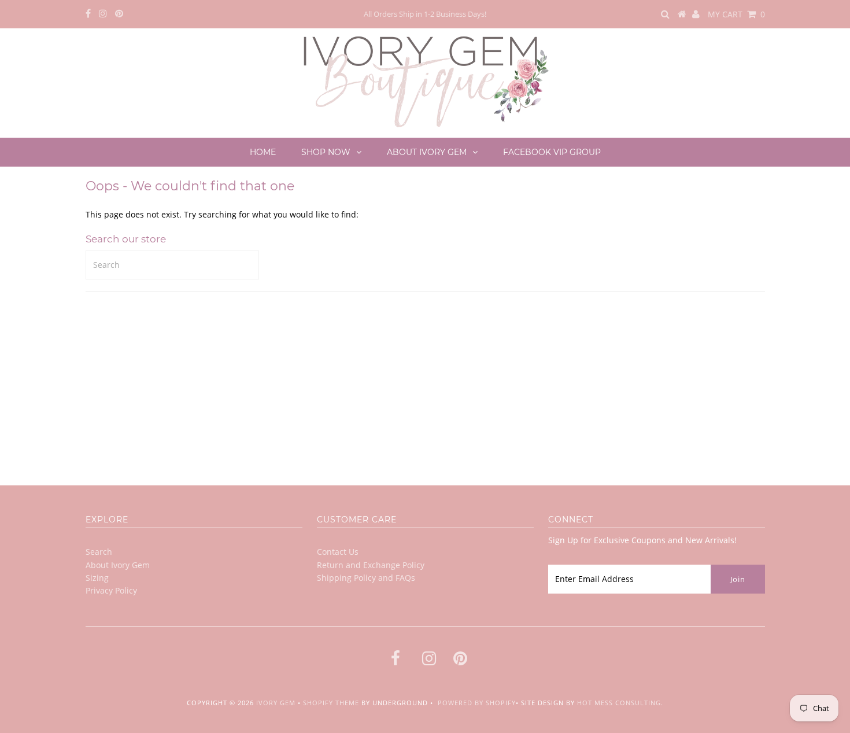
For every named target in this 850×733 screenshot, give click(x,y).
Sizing (97, 577)
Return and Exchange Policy (370, 564)
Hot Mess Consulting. (620, 702)
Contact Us (338, 551)
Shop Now (325, 152)
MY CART (736, 14)
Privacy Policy (111, 590)
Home (263, 152)
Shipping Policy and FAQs (366, 577)
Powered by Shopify (477, 702)
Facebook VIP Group (552, 152)
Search (99, 551)
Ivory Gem (275, 702)
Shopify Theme (331, 702)
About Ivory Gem (427, 152)
